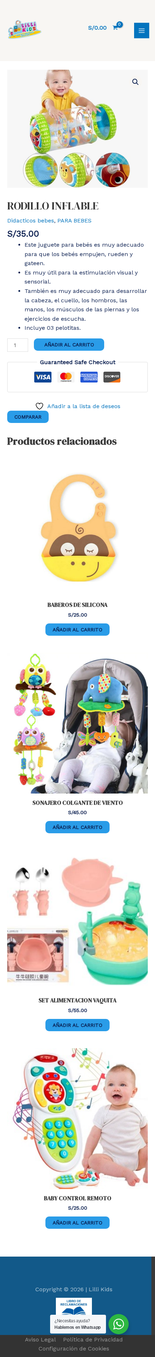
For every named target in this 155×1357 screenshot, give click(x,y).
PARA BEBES (74, 220)
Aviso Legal (40, 1339)
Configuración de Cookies (74, 1348)
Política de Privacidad (93, 1339)
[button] (135, 81)
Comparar (27, 417)
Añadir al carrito (69, 344)
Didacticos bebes (30, 220)
